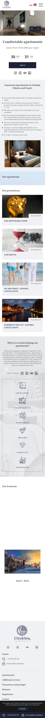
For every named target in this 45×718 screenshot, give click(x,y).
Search (22, 65)
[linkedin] (29, 72)
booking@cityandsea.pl (15, 664)
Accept (23, 709)
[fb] (20, 72)
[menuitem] (22, 675)
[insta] (15, 72)
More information (34, 705)
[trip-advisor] (24, 72)
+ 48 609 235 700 (13, 659)
